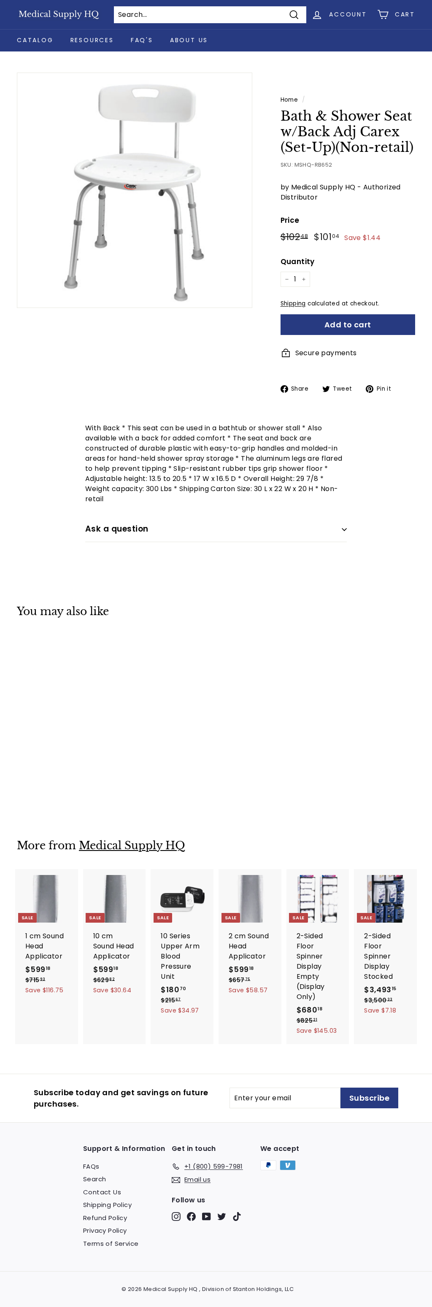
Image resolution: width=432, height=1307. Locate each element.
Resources (92, 40)
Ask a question (116, 529)
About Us (189, 40)
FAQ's (142, 40)
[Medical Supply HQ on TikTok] (236, 1216)
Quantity (298, 262)
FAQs (91, 1166)
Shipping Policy (107, 1204)
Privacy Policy (105, 1230)
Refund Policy (105, 1217)
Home (289, 100)
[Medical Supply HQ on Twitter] (221, 1216)
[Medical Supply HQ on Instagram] (176, 1216)
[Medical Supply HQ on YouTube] (206, 1216)
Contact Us (102, 1192)
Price (290, 220)
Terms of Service (110, 1243)
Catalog (35, 40)
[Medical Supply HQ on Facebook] (191, 1216)
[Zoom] (134, 190)
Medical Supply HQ (132, 845)
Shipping (293, 304)
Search (94, 1179)
